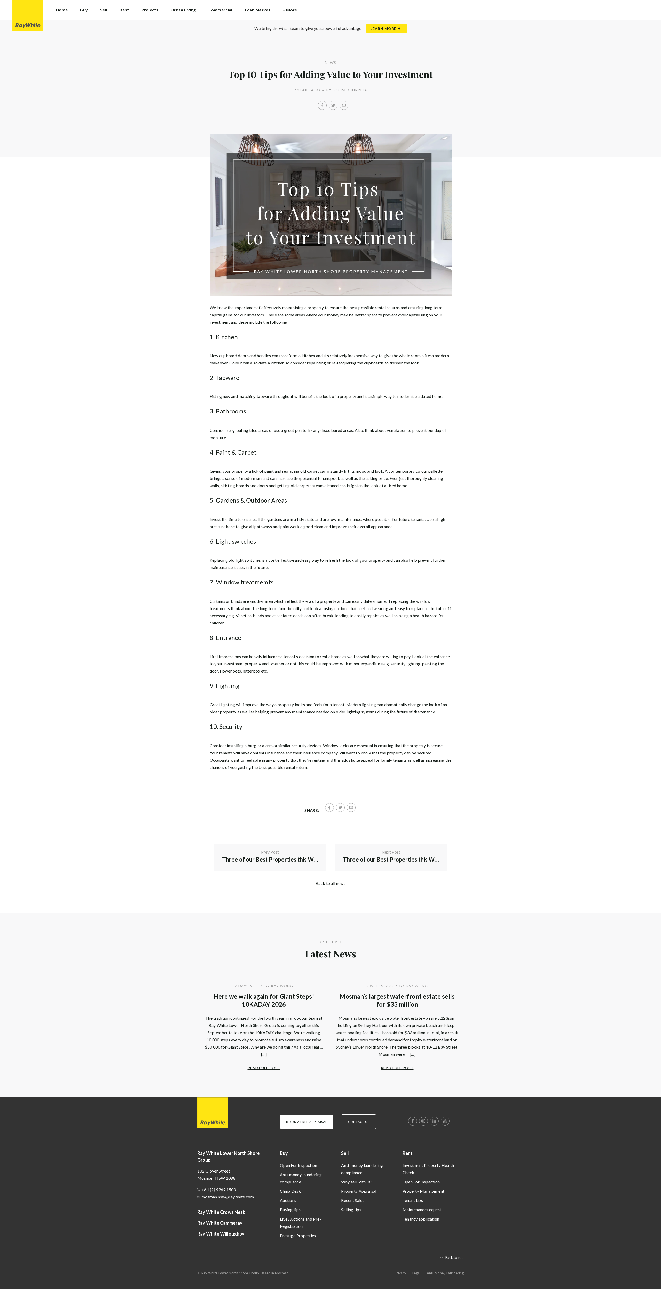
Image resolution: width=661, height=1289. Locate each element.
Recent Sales (352, 1200)
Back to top (454, 1257)
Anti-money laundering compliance (301, 1178)
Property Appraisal (358, 1191)
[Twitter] (333, 105)
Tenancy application (421, 1218)
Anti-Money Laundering (445, 1273)
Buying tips (290, 1209)
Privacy (400, 1273)
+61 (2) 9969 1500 (219, 1189)
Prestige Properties (298, 1235)
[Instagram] (423, 1121)
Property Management (424, 1191)
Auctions (288, 1200)
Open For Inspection (298, 1165)
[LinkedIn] (434, 1121)
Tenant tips (413, 1200)
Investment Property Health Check (428, 1169)
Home (62, 9)
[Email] (344, 105)
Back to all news (330, 883)
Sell (345, 1153)
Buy (284, 1153)
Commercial (220, 9)
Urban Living (183, 9)
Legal (416, 1273)
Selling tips (351, 1209)
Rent (408, 1153)
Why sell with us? (356, 1181)
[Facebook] (322, 105)
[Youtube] (445, 1121)
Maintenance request (422, 1209)
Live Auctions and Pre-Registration (300, 1222)
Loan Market (257, 9)
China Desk (290, 1191)
